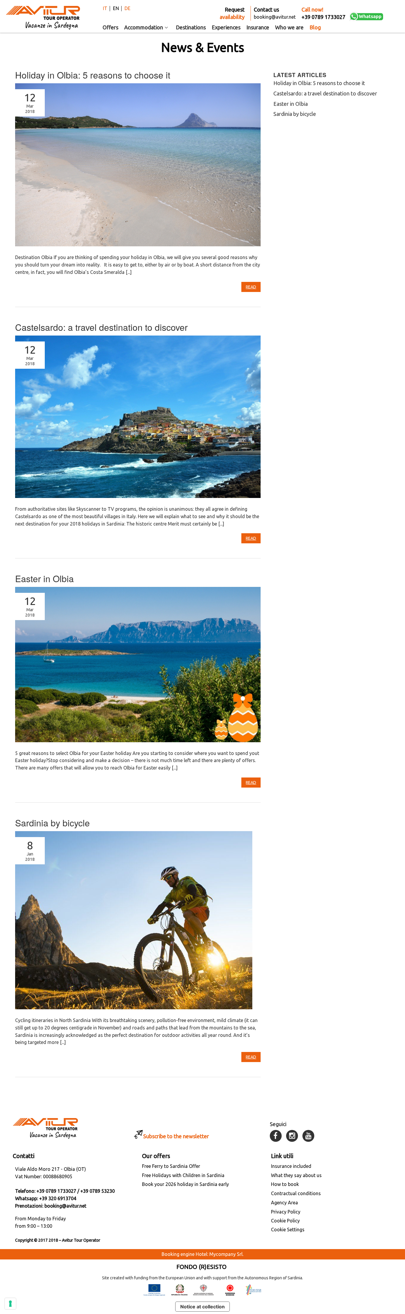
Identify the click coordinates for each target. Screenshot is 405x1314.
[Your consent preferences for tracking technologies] (10, 1303)
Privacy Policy (285, 1211)
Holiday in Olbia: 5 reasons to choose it (92, 74)
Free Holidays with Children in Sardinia (183, 1175)
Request (232, 13)
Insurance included (291, 1166)
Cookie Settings (287, 1229)
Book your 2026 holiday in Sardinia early (185, 1184)
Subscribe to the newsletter (176, 1136)
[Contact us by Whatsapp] (366, 16)
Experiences (226, 27)
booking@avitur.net (65, 1205)
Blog (315, 27)
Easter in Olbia (44, 578)
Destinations (191, 27)
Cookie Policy (285, 1220)
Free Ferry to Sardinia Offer (171, 1166)
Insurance (257, 27)
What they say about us (296, 1175)
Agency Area (284, 1202)
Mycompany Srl (226, 1254)
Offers (110, 27)
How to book (285, 1184)
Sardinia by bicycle (52, 822)
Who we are (289, 27)
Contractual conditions (296, 1193)
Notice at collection (202, 1307)
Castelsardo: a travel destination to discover (101, 327)
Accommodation (143, 27)
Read (251, 287)
